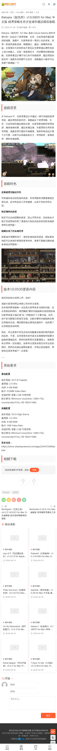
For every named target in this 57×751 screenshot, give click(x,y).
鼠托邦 (15, 492)
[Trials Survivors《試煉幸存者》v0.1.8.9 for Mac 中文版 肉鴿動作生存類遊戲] (14, 574)
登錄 (34, 470)
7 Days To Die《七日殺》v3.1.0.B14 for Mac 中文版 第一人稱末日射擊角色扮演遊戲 (42, 664)
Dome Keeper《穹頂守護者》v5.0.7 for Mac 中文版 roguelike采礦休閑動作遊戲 (14, 664)
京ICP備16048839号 (40, 730)
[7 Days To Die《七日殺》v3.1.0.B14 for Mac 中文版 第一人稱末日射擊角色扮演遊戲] (42, 647)
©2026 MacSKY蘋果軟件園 (20, 730)
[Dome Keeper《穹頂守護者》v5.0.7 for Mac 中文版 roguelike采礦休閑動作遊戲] (14, 647)
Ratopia (6, 492)
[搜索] (43, 4)
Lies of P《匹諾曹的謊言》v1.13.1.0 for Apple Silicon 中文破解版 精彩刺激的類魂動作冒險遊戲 (14, 555)
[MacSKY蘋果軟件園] (8, 4)
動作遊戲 (23, 27)
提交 (48, 715)
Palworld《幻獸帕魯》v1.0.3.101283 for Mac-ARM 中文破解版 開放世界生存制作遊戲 (42, 555)
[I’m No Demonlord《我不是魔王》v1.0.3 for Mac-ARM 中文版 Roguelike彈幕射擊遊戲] (14, 611)
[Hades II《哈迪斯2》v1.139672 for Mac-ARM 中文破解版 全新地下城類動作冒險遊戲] (42, 611)
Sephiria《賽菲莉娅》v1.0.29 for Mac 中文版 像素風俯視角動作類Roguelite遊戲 (42, 591)
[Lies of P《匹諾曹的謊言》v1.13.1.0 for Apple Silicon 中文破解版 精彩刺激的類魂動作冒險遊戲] (14, 538)
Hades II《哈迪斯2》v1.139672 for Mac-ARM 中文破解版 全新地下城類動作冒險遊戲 (42, 628)
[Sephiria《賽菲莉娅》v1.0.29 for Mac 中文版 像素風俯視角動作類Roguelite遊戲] (42, 574)
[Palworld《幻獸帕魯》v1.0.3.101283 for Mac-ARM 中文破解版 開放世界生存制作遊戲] (42, 538)
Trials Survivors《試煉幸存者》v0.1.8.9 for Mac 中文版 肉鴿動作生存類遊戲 (14, 591)
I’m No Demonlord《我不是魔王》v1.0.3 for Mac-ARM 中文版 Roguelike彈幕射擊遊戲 (14, 628)
